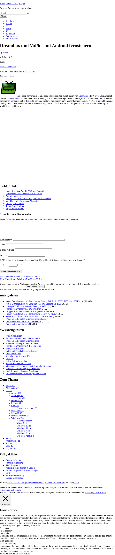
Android (3, 71)
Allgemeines (12, 388)
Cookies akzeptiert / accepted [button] (44, 487)
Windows (17, 418)
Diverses (9, 358)
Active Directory (25, 421)
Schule (9, 23)
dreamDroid (15, 98)
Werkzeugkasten (20, 415)
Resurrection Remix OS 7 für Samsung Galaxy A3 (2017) (31, 314)
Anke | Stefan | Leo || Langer (12, 3)
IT (7, 26)
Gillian (76, 482)
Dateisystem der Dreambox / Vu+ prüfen (24, 193)
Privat (8, 28)
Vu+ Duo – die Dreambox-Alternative (22, 201)
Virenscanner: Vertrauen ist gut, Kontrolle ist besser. (28, 366)
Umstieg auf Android (15, 203)
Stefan (5, 52)
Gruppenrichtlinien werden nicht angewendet (26, 311)
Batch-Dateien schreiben (16, 361)
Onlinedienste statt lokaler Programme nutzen (26, 373)
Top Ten (31, 71)
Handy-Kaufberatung (15, 348)
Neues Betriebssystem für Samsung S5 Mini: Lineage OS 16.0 (33, 304)
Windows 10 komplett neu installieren (22, 343)
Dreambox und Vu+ (17, 71)
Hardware (17, 400)
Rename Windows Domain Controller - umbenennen (29, 316)
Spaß (9, 446)
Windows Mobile (25, 436)
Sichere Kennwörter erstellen (18, 363)
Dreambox (83, 96)
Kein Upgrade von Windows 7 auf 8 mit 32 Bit (21, 279)
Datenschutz (11, 36)
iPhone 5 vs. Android (15, 206)
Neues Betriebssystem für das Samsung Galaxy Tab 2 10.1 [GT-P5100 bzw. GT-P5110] (44, 301)
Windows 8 (23, 433)
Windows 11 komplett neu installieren (22, 319)
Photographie (13, 441)
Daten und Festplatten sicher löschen (22, 351)
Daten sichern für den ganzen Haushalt (23, 368)
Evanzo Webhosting (14, 478)
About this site (12, 38)
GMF (8, 473)
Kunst (10, 438)
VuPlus (96, 96)
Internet (16, 403)
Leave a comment (8, 66)
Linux (15, 405)
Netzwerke (17, 410)
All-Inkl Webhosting (15, 475)
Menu (3, 16)
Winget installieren (14, 336)
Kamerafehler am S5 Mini (17, 324)
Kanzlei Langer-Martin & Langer (20, 468)
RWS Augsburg (13, 465)
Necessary (7, 531)
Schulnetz (10, 21)
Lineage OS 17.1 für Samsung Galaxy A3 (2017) (27, 306)
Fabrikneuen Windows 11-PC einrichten (23, 309)
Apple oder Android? (15, 208)
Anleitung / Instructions (10, 490)
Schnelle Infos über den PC (18, 356)
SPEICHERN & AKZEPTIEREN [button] (15, 553)
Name (2, 244)
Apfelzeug (17, 395)
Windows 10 (24, 426)
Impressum (10, 33)
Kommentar (6, 240)
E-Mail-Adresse (7, 250)
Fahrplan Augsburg (14, 463)
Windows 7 (23, 431)
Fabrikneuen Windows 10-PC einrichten (23, 346)
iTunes (21, 398)
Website (3, 255)
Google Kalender (13, 460)
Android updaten (13, 196)
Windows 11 (24, 428)
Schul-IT (16, 413)
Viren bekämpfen (13, 353)
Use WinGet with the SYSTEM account (23, 321)
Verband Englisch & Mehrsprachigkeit (23, 470)
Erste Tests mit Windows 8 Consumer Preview (20, 276)
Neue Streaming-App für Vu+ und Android (25, 191)
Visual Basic (23, 423)
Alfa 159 (10, 385)
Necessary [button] (4, 528)
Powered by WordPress (55, 482)
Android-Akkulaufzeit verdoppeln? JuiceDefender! (28, 198)
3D (7, 31)
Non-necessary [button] (6, 541)
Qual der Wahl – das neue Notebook (22, 371)
